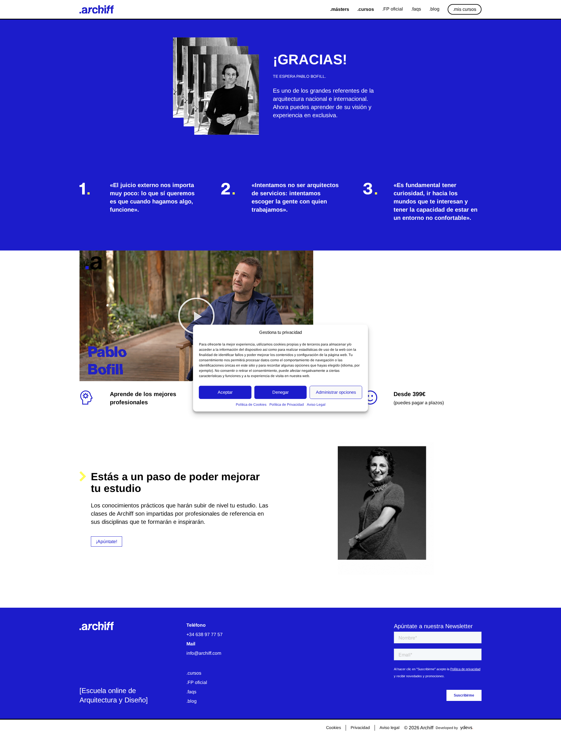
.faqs (191, 691)
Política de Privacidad (286, 404)
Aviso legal (389, 727)
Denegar (280, 392)
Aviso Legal (316, 404)
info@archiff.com (203, 653)
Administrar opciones (336, 392)
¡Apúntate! (106, 541)
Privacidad (360, 727)
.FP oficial (196, 682)
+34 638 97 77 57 (204, 634)
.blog (191, 701)
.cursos (193, 673)
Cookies (333, 727)
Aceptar (225, 392)
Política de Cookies (251, 404)
